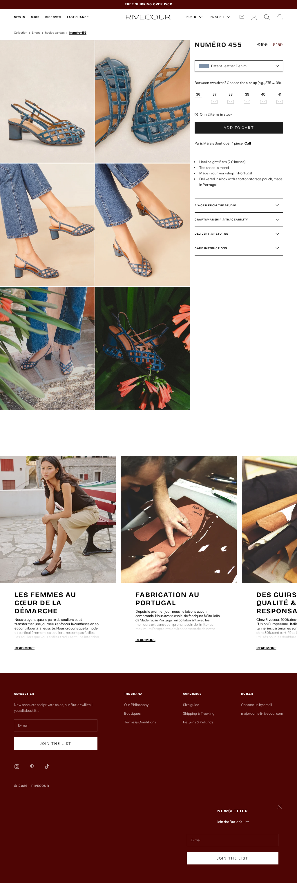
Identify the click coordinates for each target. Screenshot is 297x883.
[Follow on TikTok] (47, 766)
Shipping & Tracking (198, 713)
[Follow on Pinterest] (32, 766)
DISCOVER (53, 17)
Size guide (191, 705)
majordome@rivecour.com (262, 713)
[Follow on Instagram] (17, 766)
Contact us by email (256, 705)
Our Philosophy (136, 705)
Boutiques (132, 713)
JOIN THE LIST (232, 858)
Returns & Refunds (198, 722)
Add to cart (239, 127)
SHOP (35, 17)
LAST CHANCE (77, 17)
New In (19, 17)
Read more (25, 648)
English (217, 17)
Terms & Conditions (140, 722)
